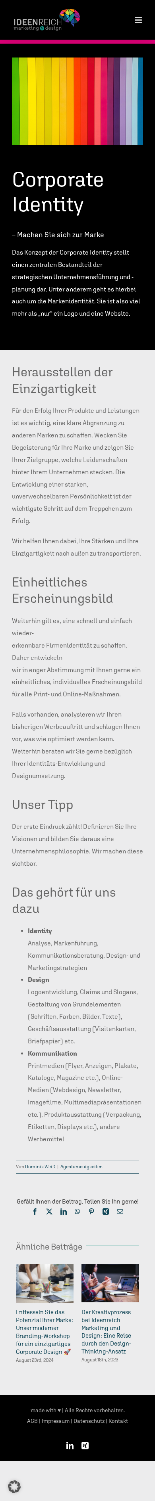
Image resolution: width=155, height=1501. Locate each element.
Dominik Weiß (40, 1166)
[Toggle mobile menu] (139, 20)
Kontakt (118, 1421)
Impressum (56, 1421)
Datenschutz (89, 1421)
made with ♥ (46, 1410)
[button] (14, 1486)
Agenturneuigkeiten (81, 1166)
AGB (32, 1421)
